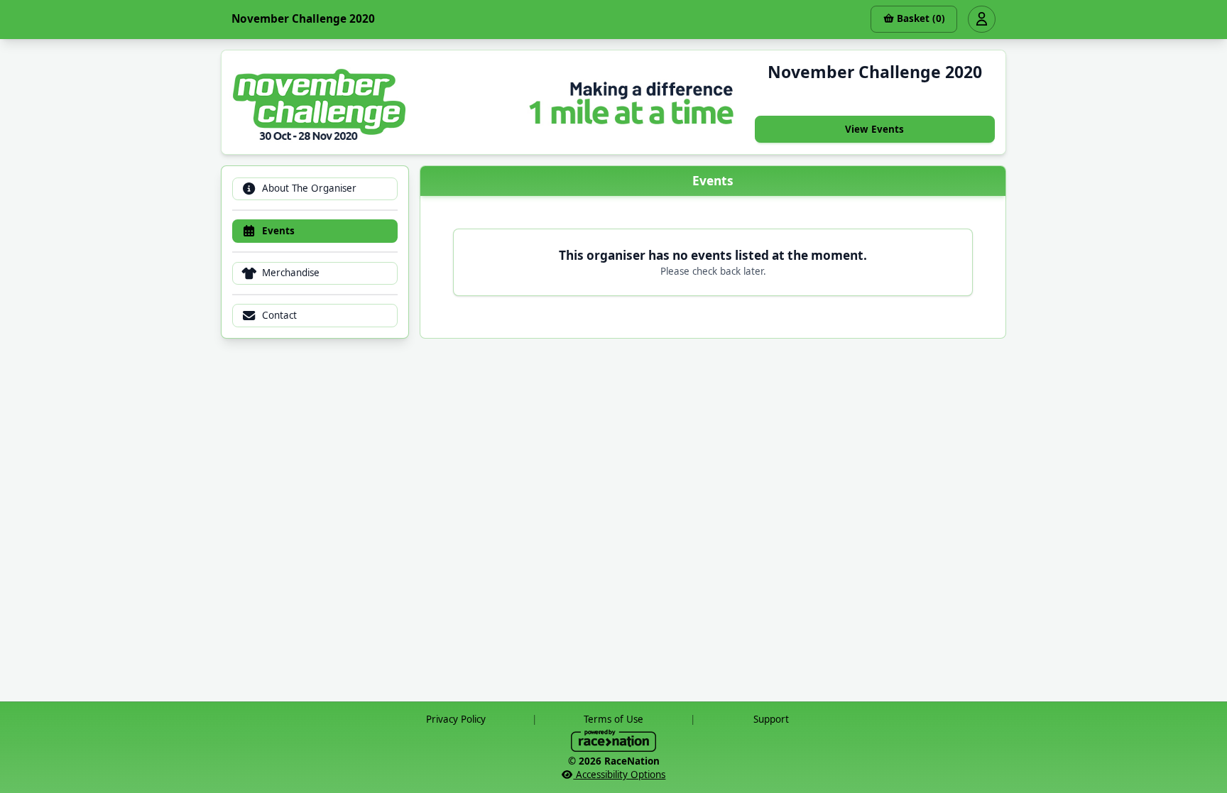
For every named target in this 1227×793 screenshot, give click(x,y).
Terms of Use (613, 719)
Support (771, 719)
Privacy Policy (456, 719)
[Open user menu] (981, 19)
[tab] (314, 189)
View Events (874, 129)
